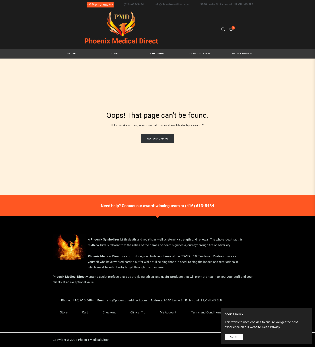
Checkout (109, 312)
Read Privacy (271, 327)
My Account (168, 312)
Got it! (233, 337)
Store (63, 312)
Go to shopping (157, 138)
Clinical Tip (137, 312)
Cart (85, 312)
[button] (223, 29)
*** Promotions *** (100, 4)
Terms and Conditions (206, 312)
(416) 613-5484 (199, 205)
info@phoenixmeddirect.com (127, 300)
